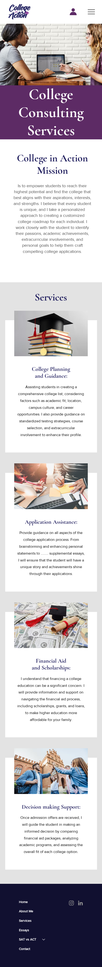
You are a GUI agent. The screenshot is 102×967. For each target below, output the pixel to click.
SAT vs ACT (27, 939)
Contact (24, 949)
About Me (26, 911)
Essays (24, 930)
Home (23, 902)
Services (25, 920)
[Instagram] (71, 903)
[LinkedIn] (80, 903)
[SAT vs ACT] (44, 939)
